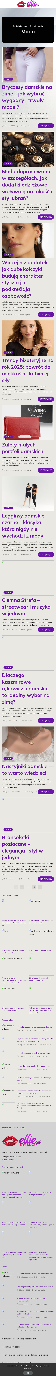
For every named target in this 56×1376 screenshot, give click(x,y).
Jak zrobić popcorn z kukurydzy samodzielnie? (34, 1027)
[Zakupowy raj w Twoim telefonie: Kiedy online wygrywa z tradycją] (41, 1210)
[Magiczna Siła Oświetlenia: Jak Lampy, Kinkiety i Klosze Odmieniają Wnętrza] (8, 1042)
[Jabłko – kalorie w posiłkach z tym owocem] (8, 1068)
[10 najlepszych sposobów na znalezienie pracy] (41, 966)
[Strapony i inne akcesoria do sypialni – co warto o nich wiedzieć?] (8, 1314)
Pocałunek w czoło (11, 1346)
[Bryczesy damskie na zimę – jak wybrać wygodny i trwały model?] (28, 64)
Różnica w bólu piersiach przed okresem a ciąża (25, 1355)
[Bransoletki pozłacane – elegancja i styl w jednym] (28, 815)
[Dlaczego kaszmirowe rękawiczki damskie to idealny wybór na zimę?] (28, 653)
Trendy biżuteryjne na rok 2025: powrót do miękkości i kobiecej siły (14, 923)
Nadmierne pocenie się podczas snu (19, 1338)
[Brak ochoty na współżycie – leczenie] (41, 938)
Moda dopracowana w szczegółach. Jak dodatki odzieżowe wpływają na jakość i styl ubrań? (27, 184)
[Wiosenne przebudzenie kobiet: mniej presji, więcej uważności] (14, 1210)
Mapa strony (7, 1160)
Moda (8, 79)
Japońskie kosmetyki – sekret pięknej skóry (33, 1053)
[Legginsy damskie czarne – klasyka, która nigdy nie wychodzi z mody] (28, 493)
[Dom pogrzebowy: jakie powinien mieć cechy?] (8, 1288)
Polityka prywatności (11, 1157)
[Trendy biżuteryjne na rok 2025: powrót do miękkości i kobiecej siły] (28, 338)
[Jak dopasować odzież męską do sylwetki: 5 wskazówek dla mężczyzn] (8, 1327)
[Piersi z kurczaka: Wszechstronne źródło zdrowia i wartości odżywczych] (14, 966)
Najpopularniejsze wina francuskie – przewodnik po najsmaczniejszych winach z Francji (34, 1105)
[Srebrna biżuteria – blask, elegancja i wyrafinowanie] (8, 1301)
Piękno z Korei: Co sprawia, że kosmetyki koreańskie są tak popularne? (40, 1010)
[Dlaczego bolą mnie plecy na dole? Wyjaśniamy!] (14, 996)
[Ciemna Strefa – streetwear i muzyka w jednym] (28, 578)
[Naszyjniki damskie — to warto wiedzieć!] (28, 744)
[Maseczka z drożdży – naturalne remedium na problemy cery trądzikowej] (8, 1094)
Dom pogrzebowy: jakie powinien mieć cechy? (35, 1287)
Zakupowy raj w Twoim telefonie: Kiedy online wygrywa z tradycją (41, 1224)
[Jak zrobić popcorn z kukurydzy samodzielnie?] (8, 1029)
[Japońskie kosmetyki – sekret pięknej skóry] (8, 1055)
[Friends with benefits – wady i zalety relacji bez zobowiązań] (14, 938)
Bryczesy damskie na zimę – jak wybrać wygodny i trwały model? (14, 1254)
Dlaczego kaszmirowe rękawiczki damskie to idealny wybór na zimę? (26, 688)
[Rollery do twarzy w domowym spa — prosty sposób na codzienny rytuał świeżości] (14, 1180)
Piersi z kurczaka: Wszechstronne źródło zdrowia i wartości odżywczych (14, 980)
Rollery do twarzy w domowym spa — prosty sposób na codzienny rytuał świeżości (14, 1194)
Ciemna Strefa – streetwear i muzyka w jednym (26, 607)
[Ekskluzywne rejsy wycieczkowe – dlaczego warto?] (8, 1081)
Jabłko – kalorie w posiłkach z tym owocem (33, 1066)
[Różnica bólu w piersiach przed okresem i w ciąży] (41, 908)
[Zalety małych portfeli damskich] (28, 422)
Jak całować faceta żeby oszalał (17, 1363)
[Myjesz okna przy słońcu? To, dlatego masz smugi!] (41, 1180)
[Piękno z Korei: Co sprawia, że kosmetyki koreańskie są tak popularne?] (41, 996)
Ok (28, 1373)
